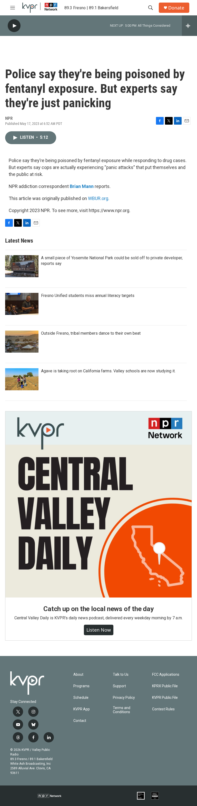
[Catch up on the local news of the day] (98, 504)
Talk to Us (121, 674)
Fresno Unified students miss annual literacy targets (87, 295)
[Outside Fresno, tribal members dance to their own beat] (21, 342)
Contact (79, 721)
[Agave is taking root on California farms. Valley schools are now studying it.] (21, 379)
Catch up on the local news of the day (98, 609)
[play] (14, 26)
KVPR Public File (165, 698)
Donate (176, 8)
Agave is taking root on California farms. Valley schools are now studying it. (108, 371)
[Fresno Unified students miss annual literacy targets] (21, 304)
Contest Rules (163, 709)
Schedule (80, 698)
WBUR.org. (98, 198)
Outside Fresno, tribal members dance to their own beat (91, 333)
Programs (81, 686)
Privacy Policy (124, 698)
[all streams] (189, 25)
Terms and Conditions (121, 710)
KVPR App (81, 709)
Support (119, 686)
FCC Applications (165, 674)
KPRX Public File (165, 686)
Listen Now (98, 630)
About (78, 674)
